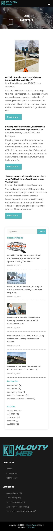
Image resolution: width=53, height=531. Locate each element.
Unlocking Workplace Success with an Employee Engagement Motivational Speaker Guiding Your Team (24, 258)
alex (10, 185)
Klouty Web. (31, 525)
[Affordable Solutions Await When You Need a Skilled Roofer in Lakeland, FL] (16, 358)
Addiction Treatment (16, 395)
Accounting (12, 389)
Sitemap (31, 527)
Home (9, 468)
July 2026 (11, 414)
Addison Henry (15, 83)
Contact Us (11, 477)
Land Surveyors (34, 185)
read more (12, 117)
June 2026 (11, 417)
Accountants (12, 385)
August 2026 (12, 411)
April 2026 (11, 424)
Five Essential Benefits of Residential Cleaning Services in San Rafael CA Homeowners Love (23, 320)
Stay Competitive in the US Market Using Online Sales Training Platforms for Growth (25, 338)
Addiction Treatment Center (19, 399)
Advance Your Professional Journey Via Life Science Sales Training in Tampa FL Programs (24, 289)
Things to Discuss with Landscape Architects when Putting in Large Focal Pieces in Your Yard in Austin (25, 179)
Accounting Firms (14, 392)
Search (42, 231)
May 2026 (11, 421)
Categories (11, 473)
